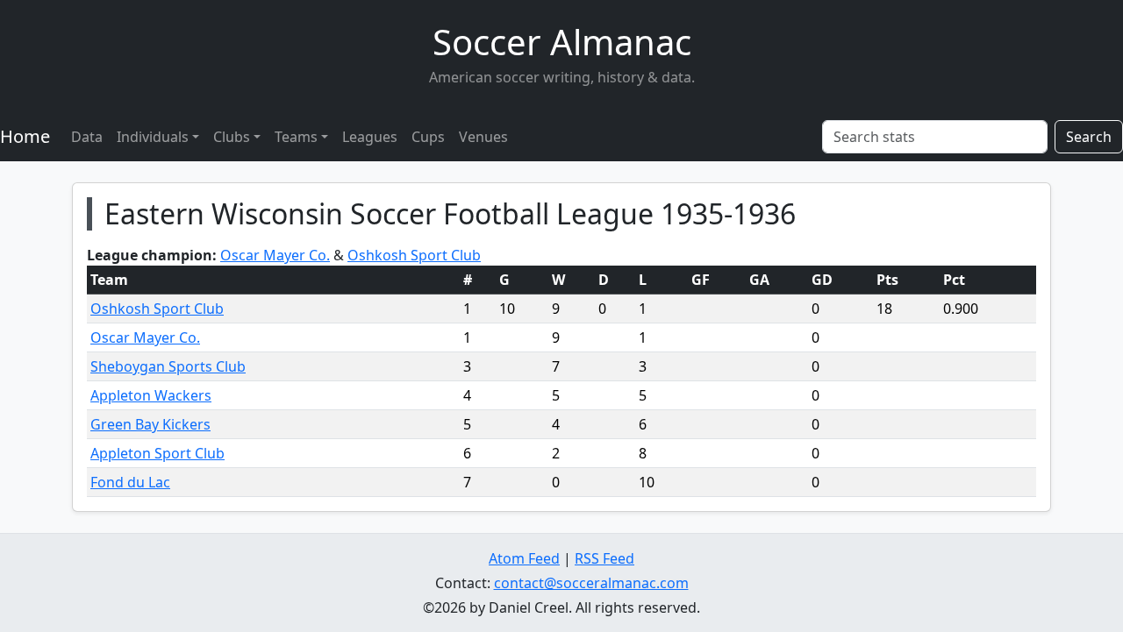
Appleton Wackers (150, 395)
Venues (483, 136)
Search (1089, 136)
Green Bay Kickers (150, 424)
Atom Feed (524, 558)
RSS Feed (604, 558)
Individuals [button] (153, 136)
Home (25, 136)
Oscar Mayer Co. (275, 255)
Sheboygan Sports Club (168, 366)
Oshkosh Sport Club (414, 255)
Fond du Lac (130, 482)
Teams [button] (296, 136)
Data (87, 136)
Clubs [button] (231, 136)
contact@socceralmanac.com (591, 583)
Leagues (369, 136)
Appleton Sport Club (157, 453)
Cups (428, 136)
